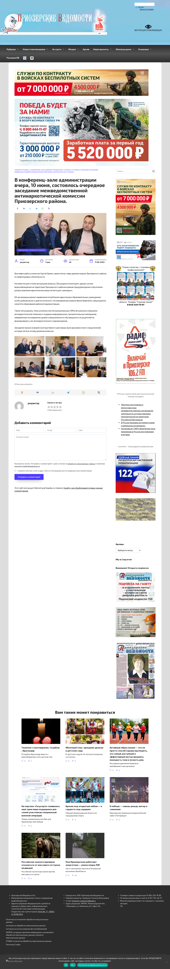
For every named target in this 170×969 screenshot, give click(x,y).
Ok (66, 965)
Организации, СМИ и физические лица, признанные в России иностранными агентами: (138, 431)
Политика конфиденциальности (92, 965)
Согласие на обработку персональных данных (26, 925)
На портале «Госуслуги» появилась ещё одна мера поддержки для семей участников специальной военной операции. (41, 811)
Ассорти (56, 49)
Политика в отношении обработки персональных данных (27, 920)
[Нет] (166, 962)
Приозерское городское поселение (31, 250)
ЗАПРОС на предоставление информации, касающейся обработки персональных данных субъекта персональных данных (30, 935)
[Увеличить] (152, 243)
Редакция (143, 49)
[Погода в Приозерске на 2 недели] (147, 9)
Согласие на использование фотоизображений (26, 929)
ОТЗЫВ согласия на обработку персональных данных (29, 941)
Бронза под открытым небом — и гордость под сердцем (84, 807)
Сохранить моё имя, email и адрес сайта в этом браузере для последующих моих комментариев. (55, 471)
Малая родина (123, 49)
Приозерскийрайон (24, 384)
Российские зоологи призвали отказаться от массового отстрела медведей (41, 864)
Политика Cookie (13, 944)
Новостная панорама (34, 49)
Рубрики (11, 49)
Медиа (72, 49)
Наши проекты (101, 49)
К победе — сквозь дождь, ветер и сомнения (128, 807)
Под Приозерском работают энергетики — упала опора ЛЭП (83, 863)
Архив (86, 49)
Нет (73, 965)
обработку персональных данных (81, 464)
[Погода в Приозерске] (144, 5)
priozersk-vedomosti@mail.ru (84, 901)
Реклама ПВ (13, 57)
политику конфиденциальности (27, 466)
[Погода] (139, 7)
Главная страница (21, 170)
